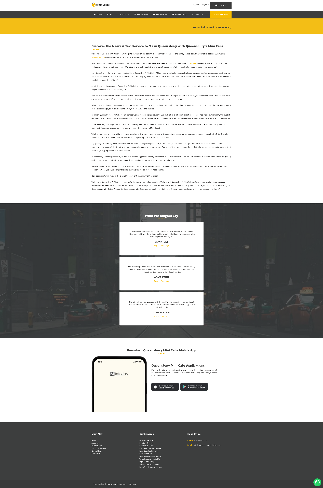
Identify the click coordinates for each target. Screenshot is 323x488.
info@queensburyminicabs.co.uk (207, 445)
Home (99, 14)
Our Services (142, 14)
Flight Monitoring (146, 461)
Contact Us (198, 14)
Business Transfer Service (150, 448)
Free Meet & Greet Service (150, 456)
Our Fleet (193, 63)
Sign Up (205, 4)
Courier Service (145, 453)
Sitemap (132, 484)
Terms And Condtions (116, 484)
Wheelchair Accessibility (149, 459)
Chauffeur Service (147, 445)
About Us (95, 443)
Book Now (221, 5)
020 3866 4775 (221, 14)
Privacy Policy (180, 14)
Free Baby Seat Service (148, 451)
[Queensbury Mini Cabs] (100, 4)
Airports (125, 14)
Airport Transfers (98, 448)
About (112, 14)
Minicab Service (98, 57)
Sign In (196, 4)
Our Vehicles (161, 14)
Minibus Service (146, 443)
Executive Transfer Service (150, 467)
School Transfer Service (149, 464)
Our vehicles (96, 451)
